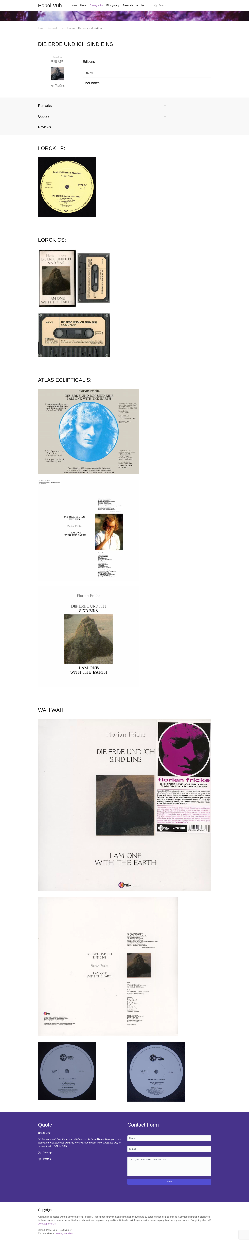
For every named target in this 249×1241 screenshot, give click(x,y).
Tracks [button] (88, 72)
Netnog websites (64, 1233)
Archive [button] (140, 5)
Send (169, 1181)
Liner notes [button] (91, 83)
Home (73, 5)
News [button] (83, 5)
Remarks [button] (45, 106)
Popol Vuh (50, 5)
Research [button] (128, 5)
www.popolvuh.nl (47, 1223)
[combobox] (170, 5)
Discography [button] (96, 5)
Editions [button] (89, 61)
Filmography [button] (112, 5)
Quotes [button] (43, 116)
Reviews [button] (44, 127)
